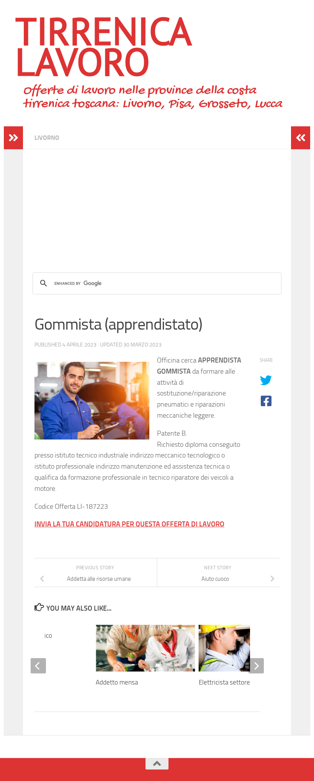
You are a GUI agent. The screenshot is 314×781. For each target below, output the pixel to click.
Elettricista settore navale (234, 682)
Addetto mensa (117, 682)
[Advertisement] (157, 203)
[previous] (38, 665)
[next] (256, 665)
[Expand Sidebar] (13, 137)
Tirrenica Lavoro (102, 46)
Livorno (46, 137)
